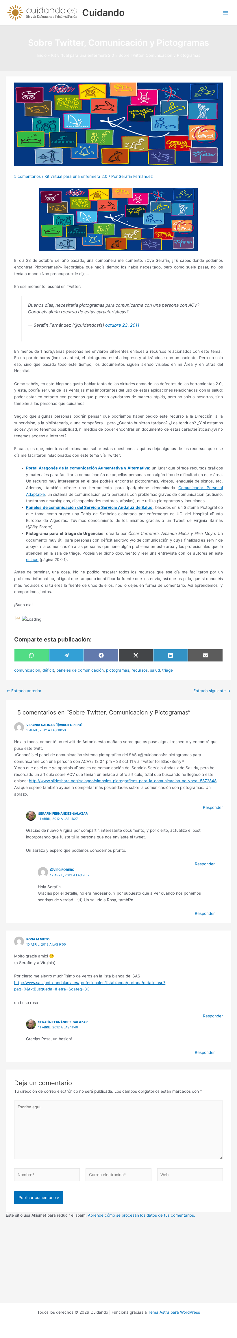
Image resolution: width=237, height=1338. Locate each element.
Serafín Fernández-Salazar (63, 813)
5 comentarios (27, 176)
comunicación (27, 670)
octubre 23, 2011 (122, 325)
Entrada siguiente (212, 691)
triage (167, 670)
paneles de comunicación (80, 670)
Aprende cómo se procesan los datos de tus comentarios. (141, 1215)
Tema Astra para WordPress (174, 1312)
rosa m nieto (38, 939)
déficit (48, 670)
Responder (213, 807)
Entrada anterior (23, 691)
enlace (32, 559)
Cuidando (103, 12)
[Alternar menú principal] (226, 13)
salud (155, 670)
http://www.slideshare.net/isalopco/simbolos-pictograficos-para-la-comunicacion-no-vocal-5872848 (122, 780)
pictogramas (117, 670)
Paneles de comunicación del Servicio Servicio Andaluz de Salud (89, 507)
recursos (140, 670)
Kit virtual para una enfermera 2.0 (76, 176)
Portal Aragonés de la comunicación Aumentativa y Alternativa (87, 468)
